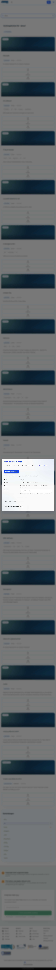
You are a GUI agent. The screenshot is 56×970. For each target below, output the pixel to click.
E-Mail (5, 490)
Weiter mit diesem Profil (11, 471)
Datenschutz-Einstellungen (42, 465)
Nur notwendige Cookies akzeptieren (13, 506)
